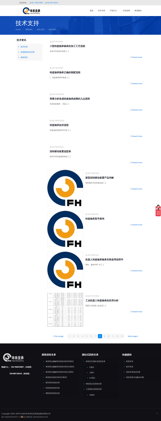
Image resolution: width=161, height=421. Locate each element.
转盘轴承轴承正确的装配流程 (65, 72)
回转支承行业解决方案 (135, 377)
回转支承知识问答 (133, 372)
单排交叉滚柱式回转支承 (95, 361)
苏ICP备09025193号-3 (10, 417)
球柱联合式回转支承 (94, 384)
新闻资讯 (29, 29)
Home (18, 29)
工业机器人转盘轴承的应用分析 (101, 300)
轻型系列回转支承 (53, 388)
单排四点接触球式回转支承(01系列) (60, 361)
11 (113, 336)
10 (108, 336)
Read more (137, 57)
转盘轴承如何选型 (59, 125)
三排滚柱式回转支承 (94, 389)
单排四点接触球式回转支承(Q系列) (59, 372)
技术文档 (40, 29)
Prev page (58, 336)
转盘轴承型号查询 (94, 218)
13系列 (92, 395)
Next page (132, 336)
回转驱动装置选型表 (60, 151)
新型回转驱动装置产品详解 (99, 177)
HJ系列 (92, 378)
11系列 (91, 367)
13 (122, 336)
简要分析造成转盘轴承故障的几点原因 (70, 98)
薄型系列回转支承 (53, 393)
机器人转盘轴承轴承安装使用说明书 (104, 259)
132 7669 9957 (37, 2)
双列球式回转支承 (53, 382)
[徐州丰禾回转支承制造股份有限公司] (31, 10)
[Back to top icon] (157, 413)
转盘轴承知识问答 (28, 52)
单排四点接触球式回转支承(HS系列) (60, 366)
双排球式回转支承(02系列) (56, 377)
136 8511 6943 (52, 2)
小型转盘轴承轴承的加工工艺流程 (67, 46)
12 (117, 336)
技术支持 (24, 46)
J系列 (91, 372)
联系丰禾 (129, 361)
